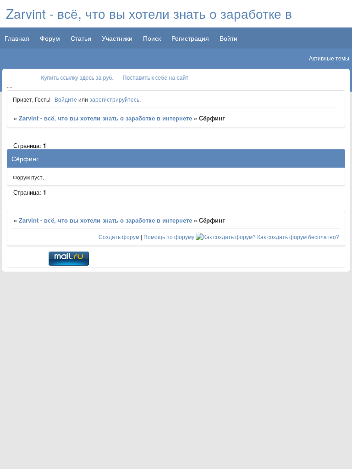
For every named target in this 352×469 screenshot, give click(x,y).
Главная (17, 38)
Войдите (66, 99)
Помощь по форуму (168, 236)
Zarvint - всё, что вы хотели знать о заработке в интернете (105, 118)
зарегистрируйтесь (114, 99)
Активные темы (329, 58)
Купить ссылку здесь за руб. (74, 77)
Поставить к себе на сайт (153, 77)
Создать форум (119, 236)
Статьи (81, 38)
